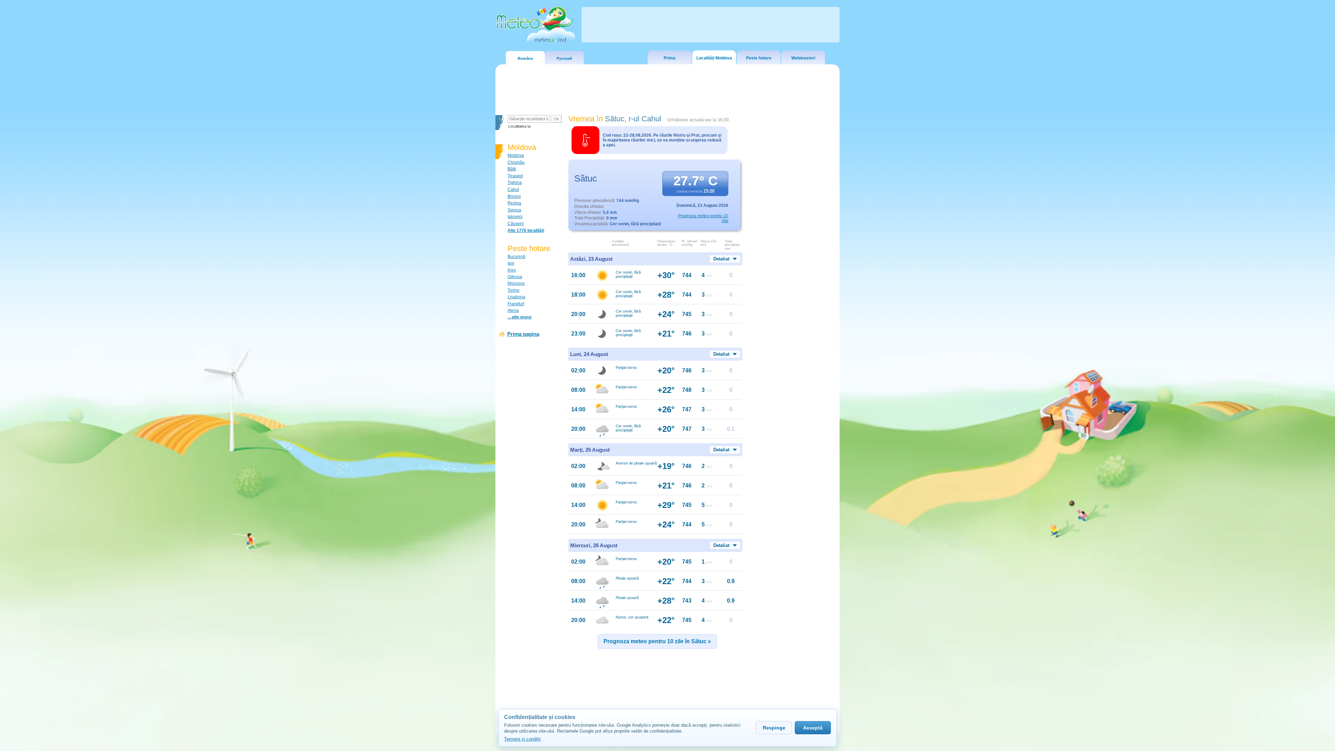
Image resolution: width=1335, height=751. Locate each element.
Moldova (516, 155)
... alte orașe (520, 317)
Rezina (514, 203)
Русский (564, 58)
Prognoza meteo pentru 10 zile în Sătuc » (657, 641)
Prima (669, 58)
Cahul (513, 189)
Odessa (515, 276)
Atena (513, 310)
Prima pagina (523, 334)
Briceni (514, 196)
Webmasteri (803, 58)
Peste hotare (758, 58)
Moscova (516, 283)
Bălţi (512, 169)
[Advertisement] (792, 234)
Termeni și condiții (522, 739)
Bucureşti (516, 256)
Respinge (774, 727)
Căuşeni (516, 223)
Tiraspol (515, 175)
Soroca (514, 210)
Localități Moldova (714, 58)
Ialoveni (515, 216)
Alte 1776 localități (526, 230)
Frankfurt (516, 303)
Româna (525, 58)
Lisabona (516, 296)
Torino (513, 290)
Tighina (515, 182)
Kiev (512, 270)
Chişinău (516, 162)
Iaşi (511, 263)
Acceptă (813, 727)
